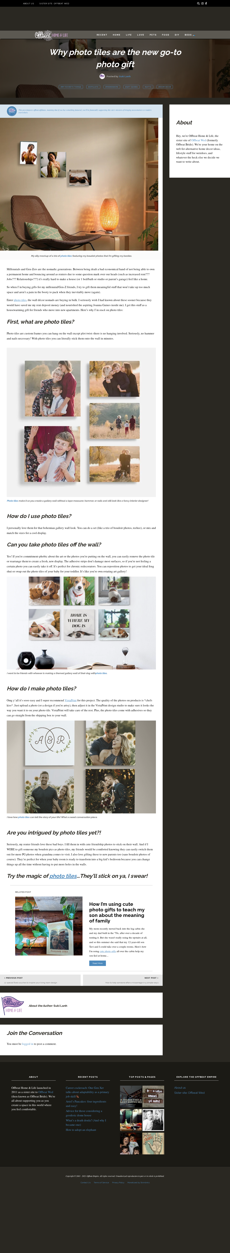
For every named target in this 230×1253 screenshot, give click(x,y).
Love (140, 35)
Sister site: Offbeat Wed (54, 4)
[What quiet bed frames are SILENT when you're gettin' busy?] (131, 1097)
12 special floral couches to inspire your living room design (30, 982)
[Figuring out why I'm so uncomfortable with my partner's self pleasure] (153, 1144)
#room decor (164, 87)
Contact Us (86, 1182)
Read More (98, 963)
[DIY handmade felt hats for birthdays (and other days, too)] (131, 1120)
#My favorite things (71, 87)
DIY (177, 35)
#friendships (111, 87)
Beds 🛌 (190, 35)
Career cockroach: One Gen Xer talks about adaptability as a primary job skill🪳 (87, 1092)
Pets (153, 35)
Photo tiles (12, 500)
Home (117, 35)
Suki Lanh (125, 76)
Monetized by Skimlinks (138, 1182)
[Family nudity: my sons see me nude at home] (153, 1097)
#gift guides (131, 87)
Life (129, 35)
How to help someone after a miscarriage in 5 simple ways (131, 982)
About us (28, 4)
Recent (102, 35)
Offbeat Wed (198, 140)
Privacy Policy (118, 1182)
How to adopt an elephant (81, 1130)
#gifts (148, 87)
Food (165, 35)
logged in (27, 1044)
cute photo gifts (108, 951)
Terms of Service (101, 1182)
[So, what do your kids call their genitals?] (131, 1144)
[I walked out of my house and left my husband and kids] (153, 1120)
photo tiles (66, 256)
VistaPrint (71, 700)
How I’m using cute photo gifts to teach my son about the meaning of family (116, 912)
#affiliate (93, 87)
